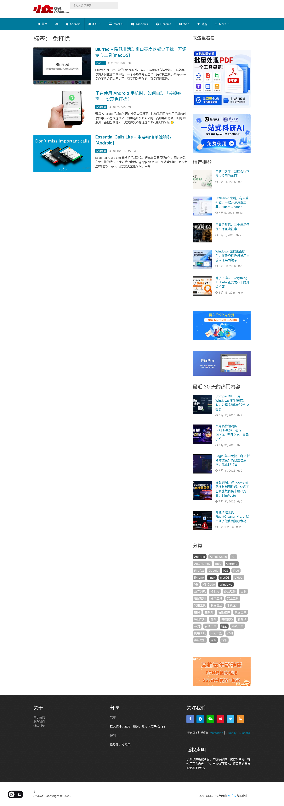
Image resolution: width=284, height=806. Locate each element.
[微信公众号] (210, 719)
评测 (230, 633)
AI (56, 24)
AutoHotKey (202, 563)
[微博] (220, 719)
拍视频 (209, 612)
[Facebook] (190, 719)
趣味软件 (200, 640)
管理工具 (210, 626)
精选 (204, 24)
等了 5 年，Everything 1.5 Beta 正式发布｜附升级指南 (232, 282)
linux (212, 577)
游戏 (213, 619)
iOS (94, 24)
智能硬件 (224, 612)
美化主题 (216, 633)
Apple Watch (218, 557)
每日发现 (200, 619)
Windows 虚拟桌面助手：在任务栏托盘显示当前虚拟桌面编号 (232, 255)
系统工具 (237, 626)
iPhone (199, 577)
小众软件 (39, 796)
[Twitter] (230, 719)
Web (186, 24)
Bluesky (231, 733)
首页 (44, 24)
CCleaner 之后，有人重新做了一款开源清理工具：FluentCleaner (231, 202)
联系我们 (39, 721)
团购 (243, 591)
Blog (218, 563)
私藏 (197, 626)
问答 (213, 640)
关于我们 (39, 717)
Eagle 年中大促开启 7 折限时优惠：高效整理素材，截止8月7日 (232, 460)
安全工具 (233, 598)
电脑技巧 (227, 619)
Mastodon (216, 733)
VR (196, 584)
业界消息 (200, 591)
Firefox (199, 570)
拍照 (197, 612)
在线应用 (200, 598)
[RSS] (240, 719)
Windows (141, 24)
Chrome (165, 24)
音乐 (224, 640)
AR (234, 557)
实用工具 (200, 605)
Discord (244, 733)
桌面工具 (240, 612)
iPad (236, 570)
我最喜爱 (216, 605)
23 (134, 150)
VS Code (209, 584)
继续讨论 (39, 726)
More (222, 24)
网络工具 (200, 633)
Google (214, 570)
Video (238, 577)
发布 (113, 717)
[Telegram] (200, 719)
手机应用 (233, 605)
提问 (113, 735)
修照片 (215, 591)
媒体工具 (216, 598)
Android (75, 24)
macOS (118, 24)
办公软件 (230, 591)
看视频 (242, 619)
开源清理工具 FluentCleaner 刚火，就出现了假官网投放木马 (232, 516)
